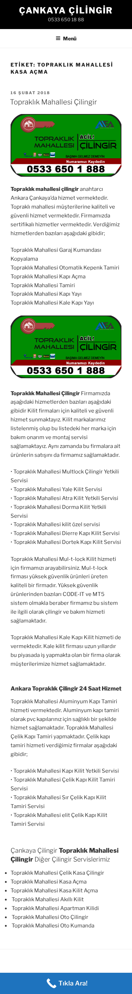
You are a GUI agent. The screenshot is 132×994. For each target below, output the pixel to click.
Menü (69, 38)
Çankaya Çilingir (66, 10)
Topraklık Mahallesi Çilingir (53, 102)
